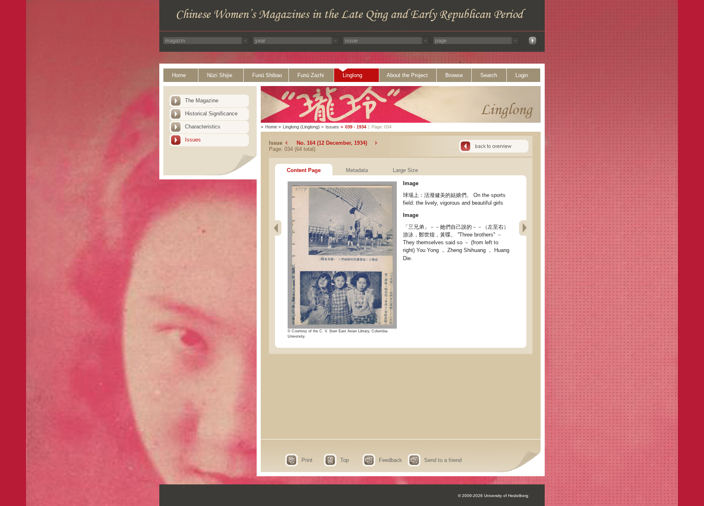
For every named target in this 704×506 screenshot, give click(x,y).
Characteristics (202, 127)
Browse (454, 75)
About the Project (407, 75)
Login (521, 75)
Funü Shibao (267, 75)
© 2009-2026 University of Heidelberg (493, 495)
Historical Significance (211, 113)
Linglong (352, 75)
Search (488, 75)
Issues (193, 140)
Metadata (357, 170)
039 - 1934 (355, 126)
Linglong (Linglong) (301, 126)
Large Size (405, 170)
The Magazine (201, 100)
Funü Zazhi (310, 75)
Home (179, 75)
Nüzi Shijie (219, 75)
